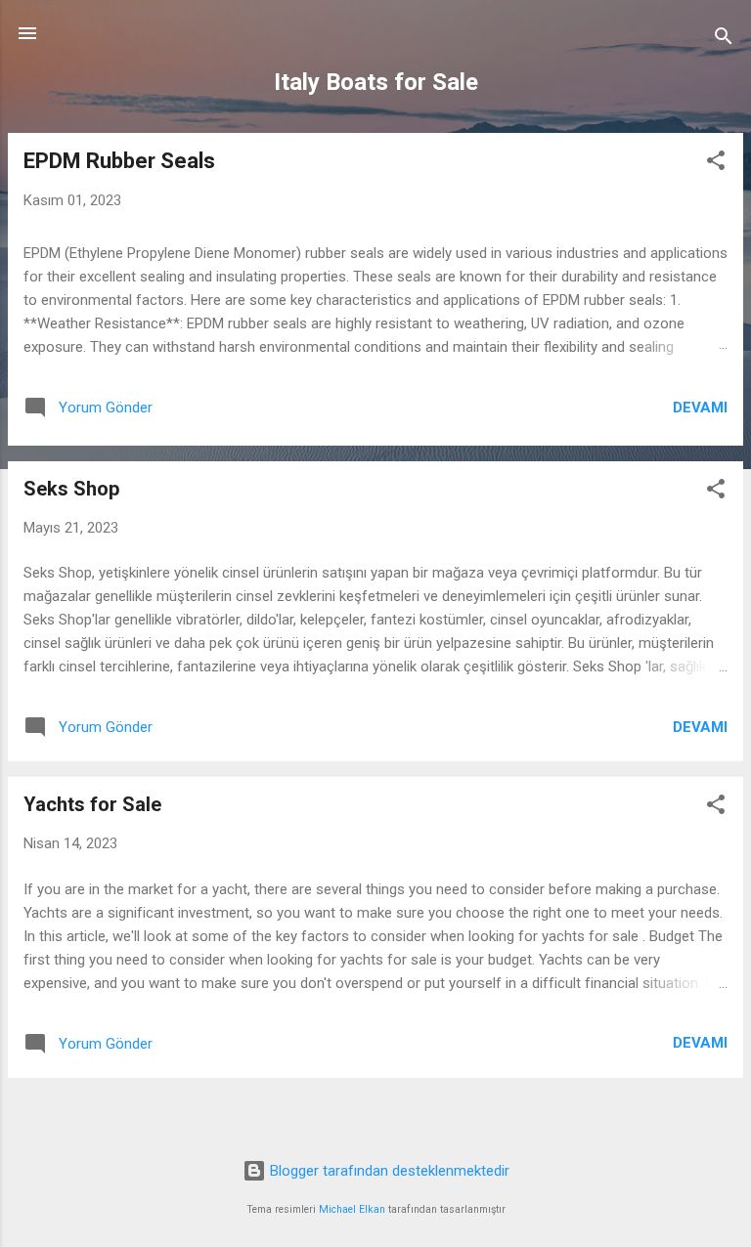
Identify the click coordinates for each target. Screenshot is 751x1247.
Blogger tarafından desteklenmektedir (387, 1171)
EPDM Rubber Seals (119, 161)
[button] (716, 164)
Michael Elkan (352, 1209)
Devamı (700, 407)
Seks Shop (71, 488)
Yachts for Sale (92, 804)
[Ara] (723, 39)
